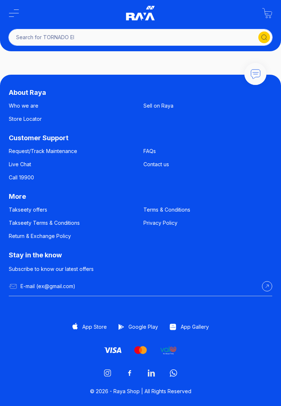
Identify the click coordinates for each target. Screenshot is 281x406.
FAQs (149, 151)
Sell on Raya (158, 106)
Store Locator (25, 119)
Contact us (156, 164)
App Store (94, 327)
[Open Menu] (14, 13)
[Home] (140, 13)
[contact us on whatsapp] (173, 373)
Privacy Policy (160, 223)
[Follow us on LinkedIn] (151, 373)
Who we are (23, 106)
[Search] (264, 37)
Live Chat (20, 164)
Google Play (143, 327)
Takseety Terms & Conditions (44, 223)
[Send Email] (267, 286)
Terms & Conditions (166, 209)
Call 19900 (21, 177)
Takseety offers (28, 209)
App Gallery (195, 327)
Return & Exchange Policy (40, 236)
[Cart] (267, 13)
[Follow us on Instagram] (107, 373)
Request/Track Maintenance (43, 151)
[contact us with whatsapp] (255, 74)
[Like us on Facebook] (129, 373)
